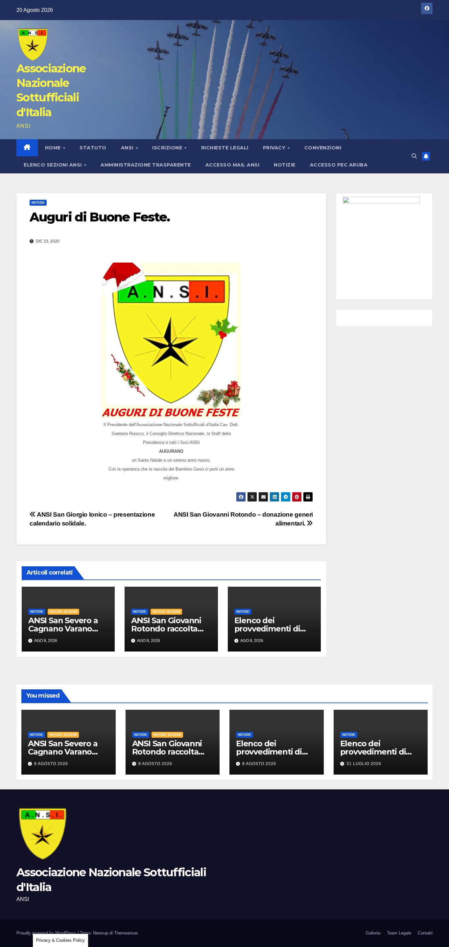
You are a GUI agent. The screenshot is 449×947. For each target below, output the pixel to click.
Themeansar (125, 933)
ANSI (128, 148)
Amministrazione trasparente (146, 165)
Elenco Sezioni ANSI (53, 165)
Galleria (373, 933)
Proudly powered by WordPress (47, 933)
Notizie (284, 165)
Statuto (93, 148)
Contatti (425, 933)
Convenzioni (323, 148)
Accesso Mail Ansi (232, 165)
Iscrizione (168, 148)
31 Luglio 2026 (363, 763)
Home (53, 148)
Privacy (275, 148)
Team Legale (399, 933)
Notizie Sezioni (63, 611)
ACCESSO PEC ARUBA (339, 165)
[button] (414, 156)
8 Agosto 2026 (51, 763)
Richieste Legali (224, 148)
